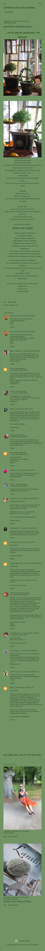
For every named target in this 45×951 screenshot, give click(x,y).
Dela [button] (4, 302)
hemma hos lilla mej (17, 435)
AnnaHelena (14, 528)
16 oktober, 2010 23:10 (26, 542)
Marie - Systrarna (16, 351)
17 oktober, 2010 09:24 (28, 650)
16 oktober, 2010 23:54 (32, 563)
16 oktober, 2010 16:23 (24, 409)
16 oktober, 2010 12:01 (26, 331)
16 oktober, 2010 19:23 (19, 486)
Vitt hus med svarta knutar (20, 593)
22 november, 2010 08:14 (29, 672)
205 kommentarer (13, 905)
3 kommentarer (13, 836)
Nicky (12, 687)
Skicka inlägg (12, 302)
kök (17, 305)
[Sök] (40, 3)
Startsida (8, 12)
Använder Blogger (24, 941)
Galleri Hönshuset (16, 563)
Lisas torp (14, 316)
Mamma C (13, 470)
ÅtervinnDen (14, 650)
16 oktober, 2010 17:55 (19, 437)
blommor (12, 305)
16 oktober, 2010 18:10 (19, 454)
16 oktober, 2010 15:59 (19, 393)
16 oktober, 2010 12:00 (26, 316)
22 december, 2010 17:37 (24, 687)
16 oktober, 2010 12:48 (31, 351)
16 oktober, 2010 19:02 (26, 470)
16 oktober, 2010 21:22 (30, 498)
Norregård (13, 542)
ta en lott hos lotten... (18, 901)
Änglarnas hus (15, 498)
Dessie (12, 409)
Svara (12, 327)
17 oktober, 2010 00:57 (19, 595)
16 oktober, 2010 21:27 (28, 528)
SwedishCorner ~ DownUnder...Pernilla (24, 633)
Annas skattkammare (18, 368)
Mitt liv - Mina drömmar (18, 484)
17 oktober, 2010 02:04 (19, 635)
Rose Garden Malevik (18, 452)
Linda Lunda (15, 672)
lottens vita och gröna (19, 8)
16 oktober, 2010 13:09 (19, 370)
